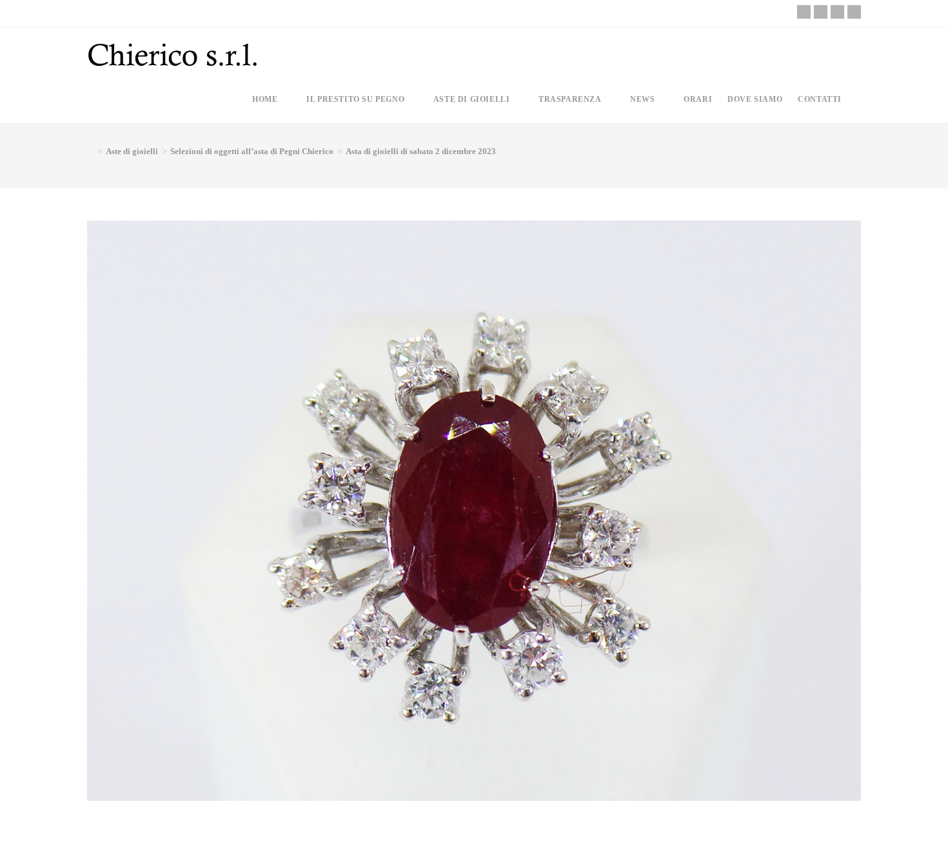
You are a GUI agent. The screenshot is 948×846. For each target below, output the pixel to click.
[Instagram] (837, 12)
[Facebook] (820, 12)
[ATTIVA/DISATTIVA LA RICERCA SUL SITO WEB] (860, 99)
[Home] (90, 151)
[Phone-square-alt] (804, 12)
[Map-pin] (854, 12)
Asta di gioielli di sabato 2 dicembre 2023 (421, 151)
